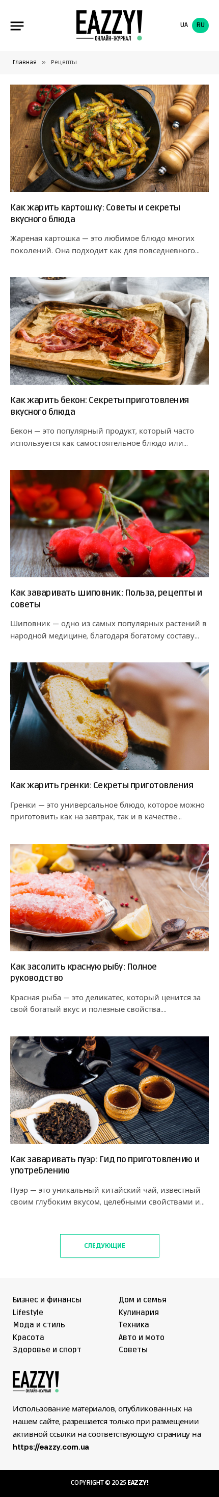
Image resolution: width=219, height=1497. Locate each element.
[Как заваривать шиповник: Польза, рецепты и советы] (109, 523)
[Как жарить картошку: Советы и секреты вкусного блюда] (109, 138)
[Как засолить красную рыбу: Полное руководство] (109, 897)
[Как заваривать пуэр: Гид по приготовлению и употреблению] (109, 1090)
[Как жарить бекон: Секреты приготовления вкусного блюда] (109, 331)
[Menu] (17, 26)
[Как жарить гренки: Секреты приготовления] (109, 716)
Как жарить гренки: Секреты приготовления (101, 786)
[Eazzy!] (109, 25)
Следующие (105, 1246)
